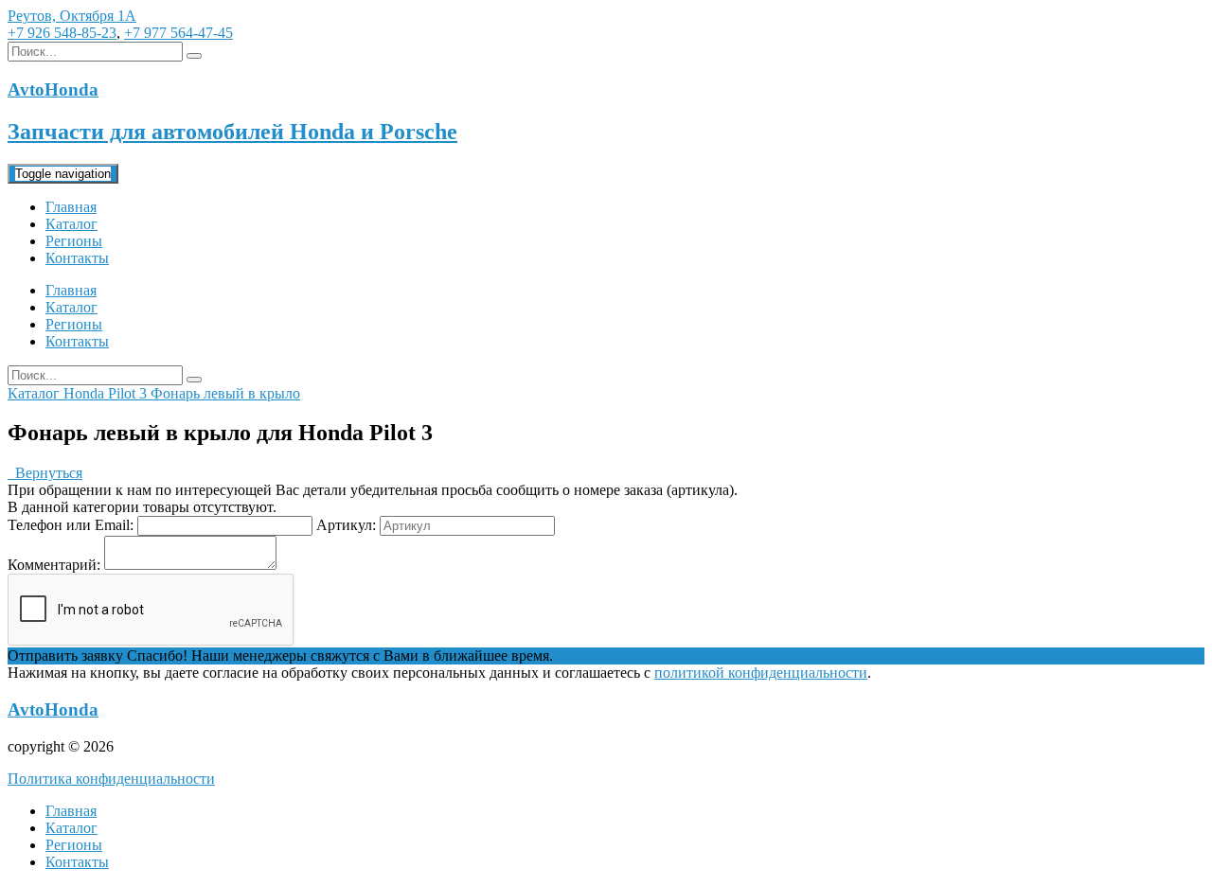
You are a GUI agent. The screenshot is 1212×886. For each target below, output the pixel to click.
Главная (71, 207)
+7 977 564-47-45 (178, 33)
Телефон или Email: (71, 525)
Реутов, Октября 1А (72, 16)
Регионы (73, 241)
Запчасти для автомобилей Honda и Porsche (232, 131)
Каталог (71, 224)
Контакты (77, 258)
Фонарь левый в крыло (225, 393)
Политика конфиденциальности (111, 779)
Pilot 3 (129, 393)
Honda (85, 393)
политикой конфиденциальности (760, 672)
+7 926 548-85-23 (62, 33)
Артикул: (346, 525)
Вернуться (45, 473)
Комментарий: (54, 565)
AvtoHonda (53, 709)
